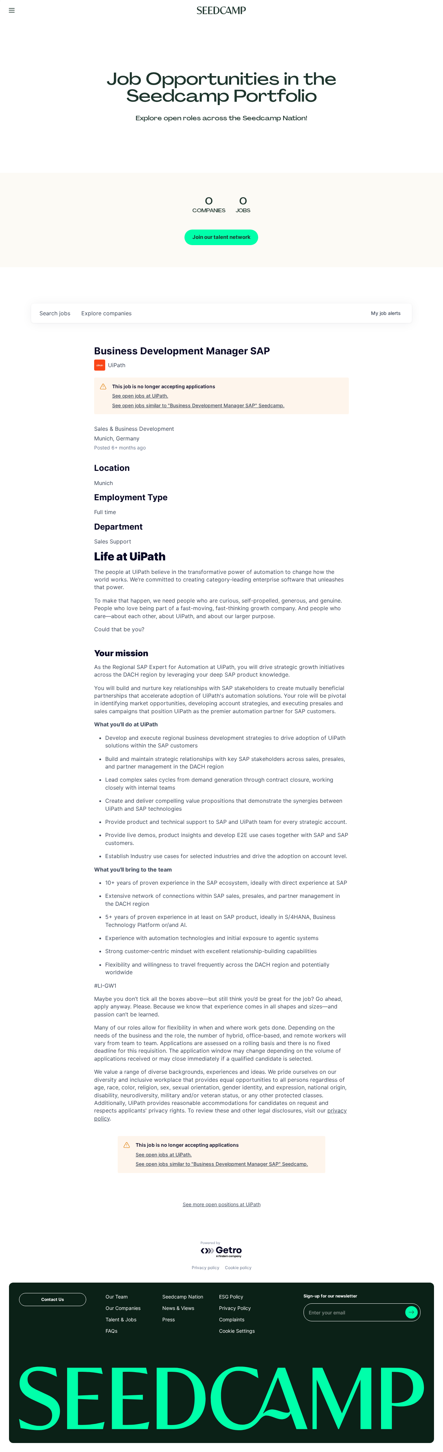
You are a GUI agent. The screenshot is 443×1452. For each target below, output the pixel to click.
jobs (54, 313)
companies (106, 313)
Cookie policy (238, 1267)
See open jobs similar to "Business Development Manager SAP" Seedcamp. (198, 405)
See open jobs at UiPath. (140, 396)
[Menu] (12, 10)
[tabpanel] (221, 837)
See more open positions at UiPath (222, 1204)
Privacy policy (205, 1267)
